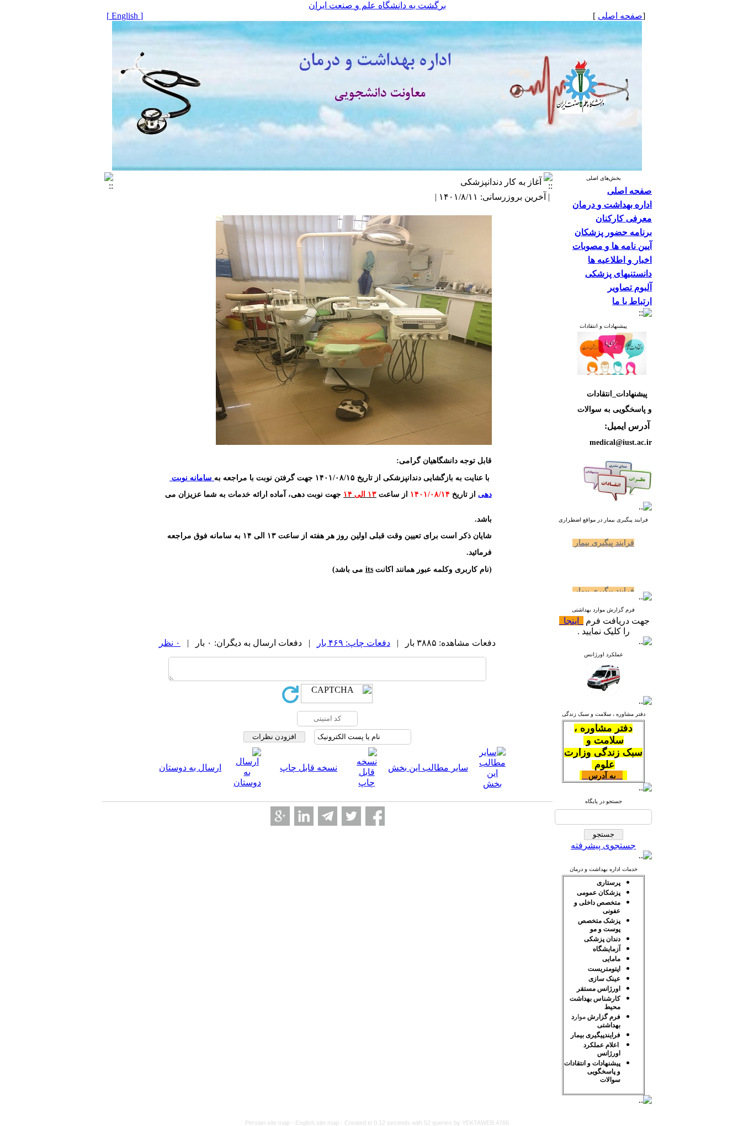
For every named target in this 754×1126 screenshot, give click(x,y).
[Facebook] (375, 816)
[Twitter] (351, 816)
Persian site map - (270, 1122)
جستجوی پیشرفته (603, 845)
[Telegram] (327, 816)
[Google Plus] (280, 816)
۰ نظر (169, 642)
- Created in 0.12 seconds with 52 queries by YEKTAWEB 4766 (425, 1122)
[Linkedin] (304, 816)
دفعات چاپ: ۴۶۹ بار (353, 642)
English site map (318, 1122)
